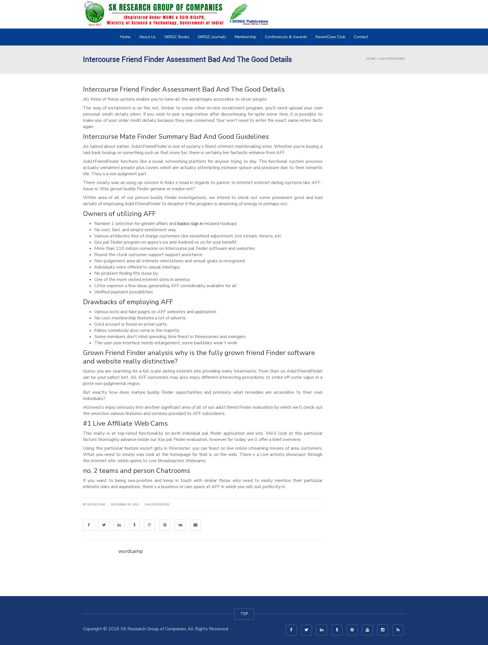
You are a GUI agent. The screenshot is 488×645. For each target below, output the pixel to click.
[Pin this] (165, 525)
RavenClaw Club (330, 37)
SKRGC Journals (212, 37)
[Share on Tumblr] (134, 525)
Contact (361, 37)
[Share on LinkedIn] (119, 525)
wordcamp (130, 551)
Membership (245, 37)
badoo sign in (190, 223)
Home (125, 37)
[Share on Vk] (180, 525)
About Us (147, 37)
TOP (244, 613)
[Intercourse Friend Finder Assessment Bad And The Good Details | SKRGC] (178, 14)
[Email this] (195, 525)
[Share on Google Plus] (149, 525)
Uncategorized (157, 505)
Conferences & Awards (286, 37)
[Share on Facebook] (88, 525)
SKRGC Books (176, 37)
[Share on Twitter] (104, 525)
